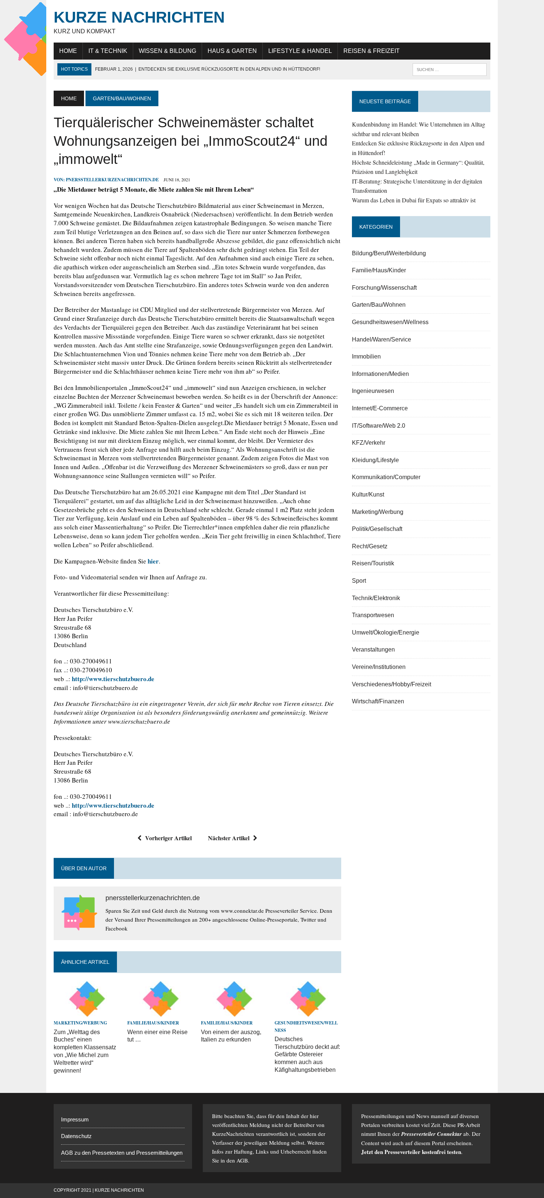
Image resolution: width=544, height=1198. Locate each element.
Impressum (75, 1119)
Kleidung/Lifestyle (375, 460)
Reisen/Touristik (373, 563)
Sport (359, 581)
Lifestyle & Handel (300, 51)
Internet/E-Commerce (380, 408)
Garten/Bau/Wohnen (379, 305)
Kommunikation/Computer (386, 477)
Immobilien (366, 356)
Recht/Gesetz (369, 546)
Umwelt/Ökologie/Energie (385, 632)
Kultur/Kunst (368, 494)
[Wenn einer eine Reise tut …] (160, 1013)
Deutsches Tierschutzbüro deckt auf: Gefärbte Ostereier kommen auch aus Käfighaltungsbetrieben (307, 1054)
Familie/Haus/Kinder (153, 1023)
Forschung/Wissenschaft (384, 288)
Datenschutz (76, 1136)
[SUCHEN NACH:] (450, 69)
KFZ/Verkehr (368, 443)
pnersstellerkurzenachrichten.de (112, 179)
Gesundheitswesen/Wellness (390, 322)
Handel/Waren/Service (381, 339)
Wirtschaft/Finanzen (378, 701)
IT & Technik (107, 51)
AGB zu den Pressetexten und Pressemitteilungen (121, 1153)
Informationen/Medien (380, 374)
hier (153, 561)
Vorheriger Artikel (168, 838)
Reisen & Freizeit (371, 51)
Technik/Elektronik (376, 598)
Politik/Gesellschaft (377, 529)
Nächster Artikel (228, 838)
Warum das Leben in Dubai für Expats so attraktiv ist (414, 200)
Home (68, 51)
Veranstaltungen (373, 649)
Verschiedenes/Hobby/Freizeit (391, 684)
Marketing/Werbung (80, 1023)
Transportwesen (373, 615)
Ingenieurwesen (373, 391)
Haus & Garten (232, 51)
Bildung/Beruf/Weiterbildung (389, 253)
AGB (242, 1160)
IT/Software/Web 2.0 (378, 426)
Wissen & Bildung (167, 51)
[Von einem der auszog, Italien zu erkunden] (234, 1013)
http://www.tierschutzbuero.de (113, 678)
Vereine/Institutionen (379, 667)
